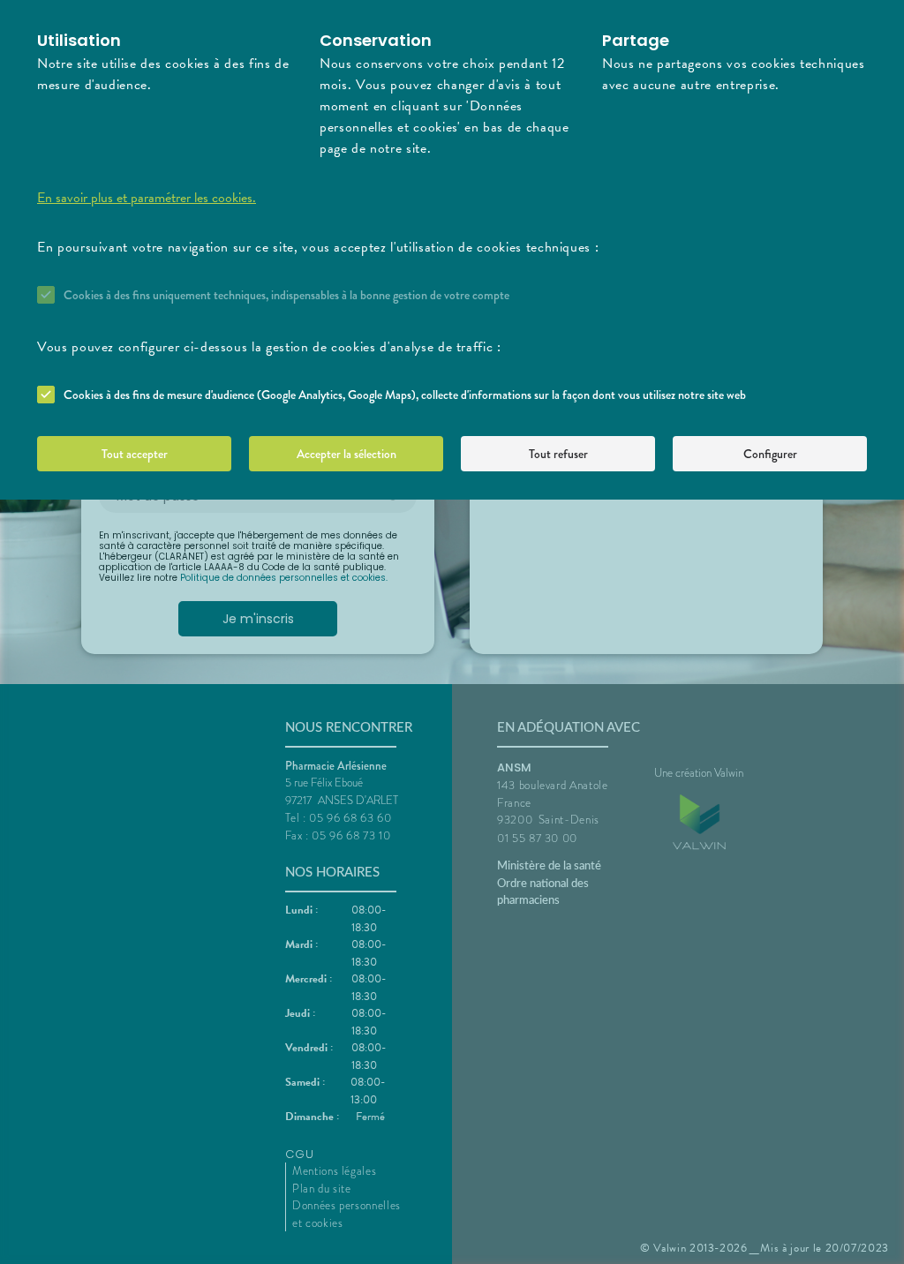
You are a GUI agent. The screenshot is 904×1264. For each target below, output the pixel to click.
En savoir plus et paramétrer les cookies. (146, 197)
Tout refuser (558, 454)
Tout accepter (135, 454)
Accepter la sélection (346, 454)
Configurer (770, 454)
